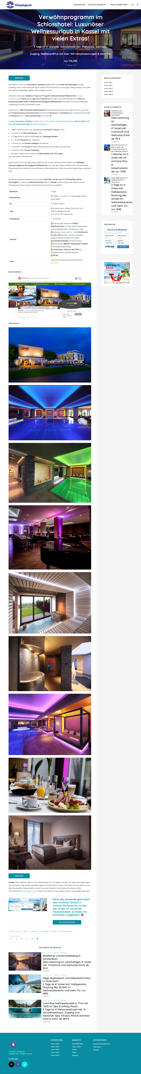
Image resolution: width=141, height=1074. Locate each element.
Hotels (19, 931)
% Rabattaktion (48, 953)
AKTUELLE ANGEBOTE (97, 5)
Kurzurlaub (34, 931)
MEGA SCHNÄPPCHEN (119, 5)
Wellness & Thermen (66, 931)
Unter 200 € (63, 975)
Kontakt (96, 1050)
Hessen (12, 931)
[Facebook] (18, 1064)
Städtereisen (45, 931)
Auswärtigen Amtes (29, 891)
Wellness (54, 931)
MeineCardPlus (66, 232)
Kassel (26, 931)
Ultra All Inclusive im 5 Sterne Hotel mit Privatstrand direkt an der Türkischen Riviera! (120, 158)
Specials (75, 1055)
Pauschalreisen (77, 1044)
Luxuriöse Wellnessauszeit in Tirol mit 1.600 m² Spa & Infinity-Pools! (66, 1011)
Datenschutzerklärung (101, 1044)
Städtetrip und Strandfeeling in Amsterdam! (67, 962)
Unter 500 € (55, 1055)
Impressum (97, 1047)
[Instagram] (11, 1064)
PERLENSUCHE (79, 5)
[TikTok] (24, 1064)
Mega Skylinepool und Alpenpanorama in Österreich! (66, 985)
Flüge (74, 1052)
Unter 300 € (63, 1000)
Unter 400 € (55, 1052)
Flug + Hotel (76, 1047)
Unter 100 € (63, 953)
